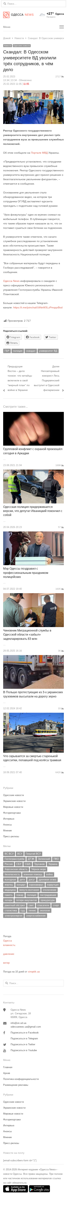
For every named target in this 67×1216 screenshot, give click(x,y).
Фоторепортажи (12, 812)
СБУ (18, 864)
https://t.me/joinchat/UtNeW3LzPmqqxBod (37, 307)
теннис (32, 910)
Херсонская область (16, 869)
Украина (52, 864)
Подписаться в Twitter (23, 1044)
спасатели (43, 905)
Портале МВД (39, 152)
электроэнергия (13, 915)
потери (8, 900)
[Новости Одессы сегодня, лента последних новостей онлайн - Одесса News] (18, 15)
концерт (21, 884)
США (28, 864)
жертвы (9, 884)
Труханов (39, 864)
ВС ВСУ (9, 853)
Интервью (8, 818)
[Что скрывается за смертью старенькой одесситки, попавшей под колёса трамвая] (33, 714)
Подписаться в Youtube (24, 1050)
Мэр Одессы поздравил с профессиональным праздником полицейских (25, 572)
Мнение (7, 830)
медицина (10, 889)
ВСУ (19, 853)
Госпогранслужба (14, 859)
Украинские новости (14, 801)
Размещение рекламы (15, 1085)
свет (31, 905)
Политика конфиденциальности (21, 1079)
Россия (9, 864)
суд (23, 910)
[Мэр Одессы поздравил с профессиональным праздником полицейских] (33, 533)
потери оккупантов (26, 900)
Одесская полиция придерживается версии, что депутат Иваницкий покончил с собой (32, 511)
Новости (7, 46)
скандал (30, 350)
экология (45, 910)
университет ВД (48, 350)
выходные (10, 879)
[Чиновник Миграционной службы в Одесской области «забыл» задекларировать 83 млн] (33, 595)
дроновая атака (47, 879)
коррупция (53, 884)
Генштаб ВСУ (33, 853)
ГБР (7, 350)
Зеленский (44, 859)
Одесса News (11, 280)
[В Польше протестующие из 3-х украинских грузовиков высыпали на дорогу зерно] (33, 657)
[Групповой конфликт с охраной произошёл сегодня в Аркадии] (33, 414)
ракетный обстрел (15, 905)
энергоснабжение (36, 915)
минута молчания (29, 889)
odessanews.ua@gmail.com (26, 1026)
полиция (17, 350)
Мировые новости (13, 807)
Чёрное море (38, 869)
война (49, 874)
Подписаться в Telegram (24, 1038)
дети (22, 879)
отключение (49, 889)
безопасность (12, 874)
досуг (32, 879)
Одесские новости (22, 46)
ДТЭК (31, 859)
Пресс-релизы (11, 836)
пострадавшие (48, 895)
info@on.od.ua (18, 1023)
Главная (7, 1067)
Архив (6, 1073)
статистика (11, 910)
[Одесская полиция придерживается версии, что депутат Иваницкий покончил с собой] (33, 471)
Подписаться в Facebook (25, 1032)
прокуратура (48, 900)
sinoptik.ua (34, 971)
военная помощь (33, 874)
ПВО (56, 859)
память (9, 895)
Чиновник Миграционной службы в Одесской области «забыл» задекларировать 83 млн (27, 634)
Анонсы (7, 824)
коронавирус (36, 884)
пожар (19, 895)
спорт (56, 905)
